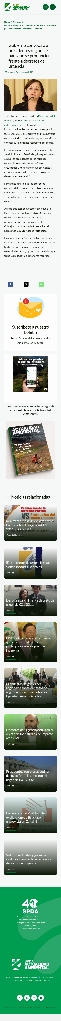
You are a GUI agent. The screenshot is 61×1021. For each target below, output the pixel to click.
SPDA (21, 1007)
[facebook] (20, 998)
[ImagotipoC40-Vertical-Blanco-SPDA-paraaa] (30, 899)
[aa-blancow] (30, 959)
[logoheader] (17, 4)
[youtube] (41, 998)
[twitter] (27, 998)
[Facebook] (10, 284)
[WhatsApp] (41, 284)
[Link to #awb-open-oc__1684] (53, 7)
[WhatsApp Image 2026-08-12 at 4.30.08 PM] (30, 422)
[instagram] (34, 998)
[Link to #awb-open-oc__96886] (46, 7)
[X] (26, 284)
